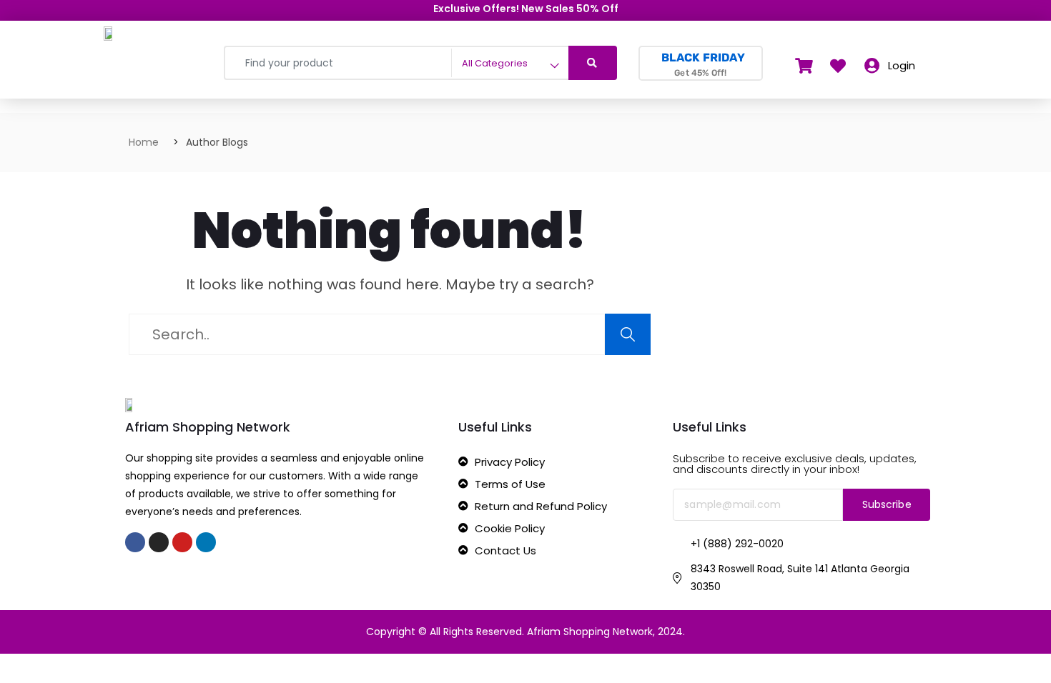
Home (144, 142)
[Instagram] (159, 542)
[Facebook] (135, 542)
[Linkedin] (206, 542)
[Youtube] (182, 542)
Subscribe (887, 504)
